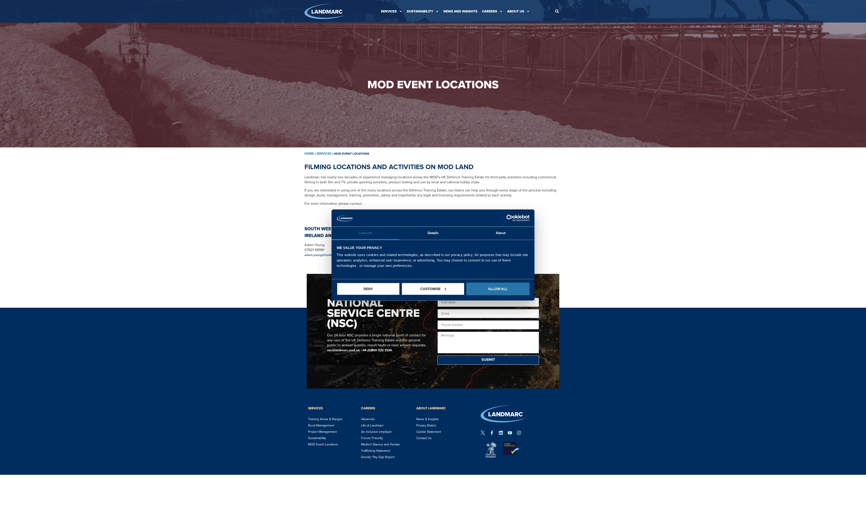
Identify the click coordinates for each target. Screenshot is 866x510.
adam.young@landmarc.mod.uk (327, 255)
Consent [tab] (365, 233)
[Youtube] (510, 433)
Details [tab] (433, 233)
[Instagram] (519, 433)
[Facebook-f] (492, 433)
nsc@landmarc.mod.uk (343, 350)
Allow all (498, 289)
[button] (557, 11)
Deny (368, 289)
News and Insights (460, 11)
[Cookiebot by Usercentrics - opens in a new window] (510, 218)
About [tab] (501, 233)
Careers (489, 11)
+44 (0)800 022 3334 (376, 350)
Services (389, 11)
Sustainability (420, 11)
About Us (515, 11)
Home (309, 153)
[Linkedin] (501, 433)
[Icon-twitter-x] (483, 433)
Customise (430, 289)
